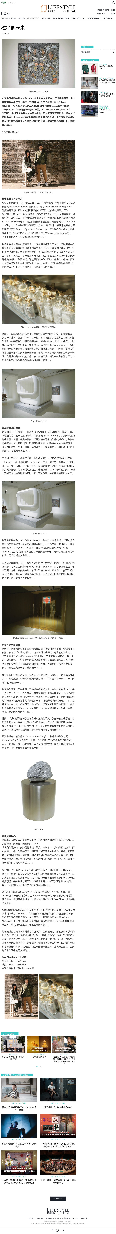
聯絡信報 (84, 1218)
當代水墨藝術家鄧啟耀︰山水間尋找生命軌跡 (19, 1108)
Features (104, 92)
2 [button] (40, 1067)
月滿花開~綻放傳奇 (38, 1057)
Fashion (13, 1054)
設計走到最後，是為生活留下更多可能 (107, 95)
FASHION (21, 18)
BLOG (113, 13)
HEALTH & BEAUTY (94, 18)
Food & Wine (39, 1054)
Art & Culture (19, 1103)
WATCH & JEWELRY (9, 18)
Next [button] (75, 1046)
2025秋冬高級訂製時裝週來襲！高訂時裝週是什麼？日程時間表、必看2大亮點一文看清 (64, 1060)
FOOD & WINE (46, 18)
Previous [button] (2, 1046)
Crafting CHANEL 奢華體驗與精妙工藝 (13, 1058)
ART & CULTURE (33, 18)
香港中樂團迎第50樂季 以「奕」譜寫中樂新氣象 (58, 1181)
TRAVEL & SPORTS (78, 18)
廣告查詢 (67, 1218)
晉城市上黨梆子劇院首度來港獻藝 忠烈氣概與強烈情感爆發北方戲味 (19, 1181)
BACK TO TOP (58, 1199)
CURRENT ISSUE (103, 10)
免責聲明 (58, 1218)
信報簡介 (31, 1218)
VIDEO (112, 10)
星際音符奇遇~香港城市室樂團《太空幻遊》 (19, 1145)
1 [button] (37, 1067)
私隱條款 (49, 1218)
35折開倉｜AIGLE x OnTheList (106, 67)
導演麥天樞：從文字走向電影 (58, 1107)
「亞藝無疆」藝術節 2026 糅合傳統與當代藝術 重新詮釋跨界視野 (58, 1145)
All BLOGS (85, 52)
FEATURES (101, 13)
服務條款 (40, 1218)
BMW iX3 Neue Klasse (104, 111)
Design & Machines (104, 107)
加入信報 (75, 1218)
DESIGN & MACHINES (61, 18)
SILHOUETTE (108, 18)
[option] (13, 1048)
